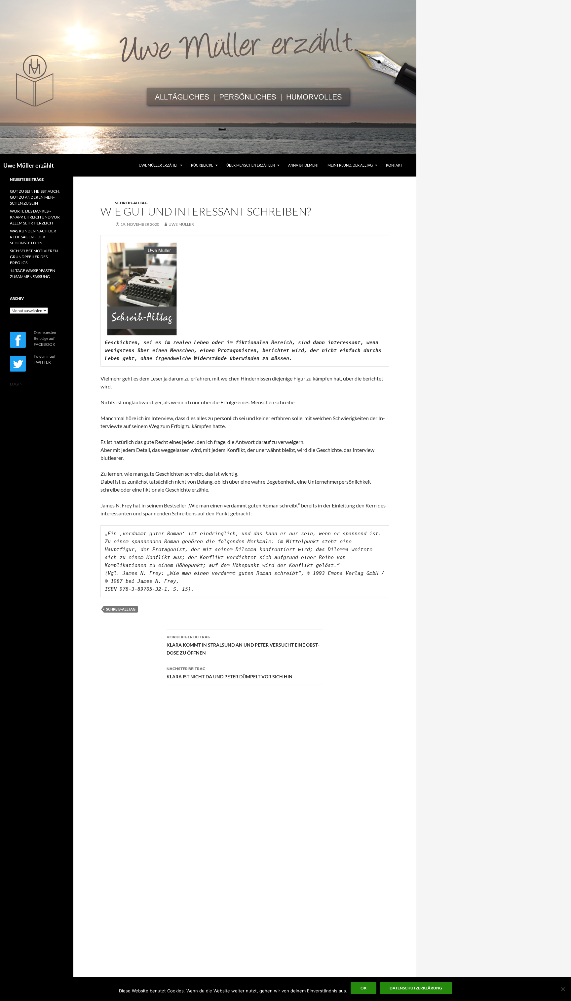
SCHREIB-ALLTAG (131, 202)
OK (363, 987)
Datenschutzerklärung (416, 987)
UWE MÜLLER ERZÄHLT (158, 165)
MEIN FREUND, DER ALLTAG (350, 165)
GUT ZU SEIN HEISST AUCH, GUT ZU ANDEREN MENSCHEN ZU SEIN (35, 197)
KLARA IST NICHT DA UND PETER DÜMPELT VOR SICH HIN (229, 672)
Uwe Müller (181, 224)
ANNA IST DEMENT (303, 165)
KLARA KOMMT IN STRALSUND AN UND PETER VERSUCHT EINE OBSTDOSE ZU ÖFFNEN (243, 645)
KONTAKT (394, 165)
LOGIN (16, 383)
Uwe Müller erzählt (28, 165)
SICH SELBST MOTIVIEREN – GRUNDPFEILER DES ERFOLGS (35, 256)
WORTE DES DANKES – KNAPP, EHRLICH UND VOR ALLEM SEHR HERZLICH (35, 217)
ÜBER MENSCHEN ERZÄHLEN (250, 165)
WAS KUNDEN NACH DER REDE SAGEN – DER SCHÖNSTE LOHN (33, 236)
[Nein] (562, 989)
